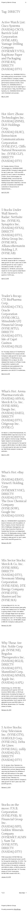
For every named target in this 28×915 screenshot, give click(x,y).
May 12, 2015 (5, 96)
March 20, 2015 (5, 374)
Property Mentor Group (8, 2)
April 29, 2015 (5, 192)
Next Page (23, 892)
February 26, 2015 (6, 543)
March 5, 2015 (5, 455)
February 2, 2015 (6, 787)
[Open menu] (26, 2)
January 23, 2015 (6, 877)
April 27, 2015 (5, 278)
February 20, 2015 (6, 625)
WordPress (17, 909)
